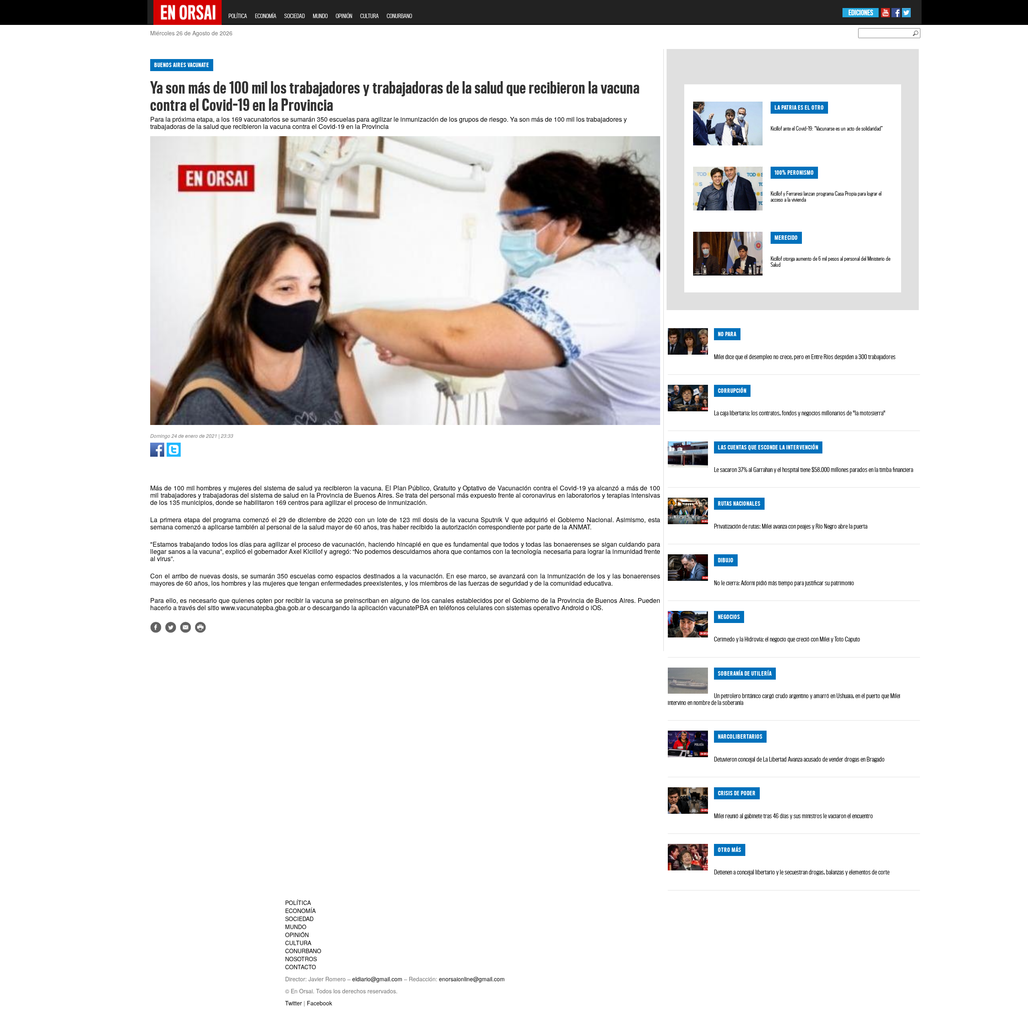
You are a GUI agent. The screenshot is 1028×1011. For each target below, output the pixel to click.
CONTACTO (300, 967)
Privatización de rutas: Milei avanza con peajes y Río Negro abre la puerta (790, 526)
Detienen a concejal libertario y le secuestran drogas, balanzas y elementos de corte (801, 872)
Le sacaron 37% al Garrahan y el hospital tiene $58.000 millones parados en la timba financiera (813, 469)
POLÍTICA (237, 15)
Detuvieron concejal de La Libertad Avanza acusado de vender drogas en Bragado (799, 759)
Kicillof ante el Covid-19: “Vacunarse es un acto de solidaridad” (827, 128)
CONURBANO (399, 15)
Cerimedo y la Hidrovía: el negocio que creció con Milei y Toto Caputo (787, 639)
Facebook (319, 1003)
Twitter (293, 1003)
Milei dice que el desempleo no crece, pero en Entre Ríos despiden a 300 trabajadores (804, 356)
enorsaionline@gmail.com (472, 979)
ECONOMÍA (265, 15)
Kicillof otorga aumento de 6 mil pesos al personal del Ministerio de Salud (830, 261)
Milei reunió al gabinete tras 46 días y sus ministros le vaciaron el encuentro (793, 815)
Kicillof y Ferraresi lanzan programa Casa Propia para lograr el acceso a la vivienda (826, 196)
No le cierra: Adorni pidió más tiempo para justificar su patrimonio (784, 582)
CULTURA (369, 15)
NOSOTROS (301, 959)
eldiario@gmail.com (377, 979)
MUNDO (320, 15)
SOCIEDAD (294, 15)
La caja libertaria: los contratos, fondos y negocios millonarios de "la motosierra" (799, 413)
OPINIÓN (344, 15)
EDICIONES (861, 12)
